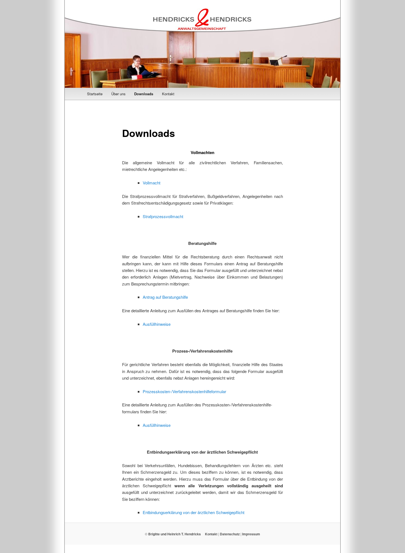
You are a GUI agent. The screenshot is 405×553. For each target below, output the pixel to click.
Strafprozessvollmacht (163, 216)
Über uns (118, 93)
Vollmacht (151, 183)
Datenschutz (230, 533)
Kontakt (168, 93)
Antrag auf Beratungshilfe (165, 297)
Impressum (251, 533)
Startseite (94, 93)
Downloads (143, 93)
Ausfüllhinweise (157, 324)
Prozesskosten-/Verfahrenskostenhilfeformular (184, 391)
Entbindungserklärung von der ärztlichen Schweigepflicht (193, 512)
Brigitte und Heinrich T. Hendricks (174, 533)
